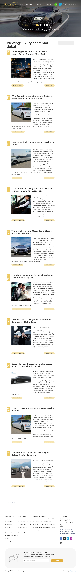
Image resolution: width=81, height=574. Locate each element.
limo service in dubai (18, 85)
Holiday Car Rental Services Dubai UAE (45, 530)
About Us (9, 521)
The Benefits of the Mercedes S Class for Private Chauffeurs (32, 232)
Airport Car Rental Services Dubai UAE (44, 524)
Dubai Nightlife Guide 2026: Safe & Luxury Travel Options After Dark (29, 53)
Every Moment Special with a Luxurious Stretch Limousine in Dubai (31, 365)
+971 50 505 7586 (69, 5)
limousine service (17, 442)
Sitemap (8, 541)
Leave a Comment (49, 85)
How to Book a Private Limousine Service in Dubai (32, 409)
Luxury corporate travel (18, 131)
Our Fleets (29, 4)
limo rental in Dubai (17, 264)
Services (38, 4)
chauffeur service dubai (18, 220)
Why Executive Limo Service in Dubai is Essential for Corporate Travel (31, 97)
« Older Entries (11, 502)
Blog (7, 538)
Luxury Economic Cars (25, 524)
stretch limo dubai (17, 178)
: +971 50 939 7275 (67, 531)
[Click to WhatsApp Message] (55, 4)
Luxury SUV (23, 530)
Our (35, 25)
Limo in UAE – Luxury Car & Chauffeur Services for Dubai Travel (31, 320)
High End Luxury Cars (25, 521)
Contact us (47, 4)
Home (21, 4)
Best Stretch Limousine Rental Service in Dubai (32, 143)
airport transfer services (18, 486)
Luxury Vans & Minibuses (26, 532)
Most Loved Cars (24, 519)
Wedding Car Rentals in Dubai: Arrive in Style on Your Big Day (32, 276)
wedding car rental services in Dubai (21, 309)
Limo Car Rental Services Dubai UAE (44, 519)
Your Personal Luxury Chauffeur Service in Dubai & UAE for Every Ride (32, 189)
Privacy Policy (10, 532)
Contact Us (9, 530)
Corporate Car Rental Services (42, 521)
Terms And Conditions (12, 535)
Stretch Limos (23, 527)
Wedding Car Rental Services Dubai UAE (45, 527)
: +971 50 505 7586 (67, 529)
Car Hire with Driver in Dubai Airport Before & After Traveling (30, 453)
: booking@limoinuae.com (68, 533)
